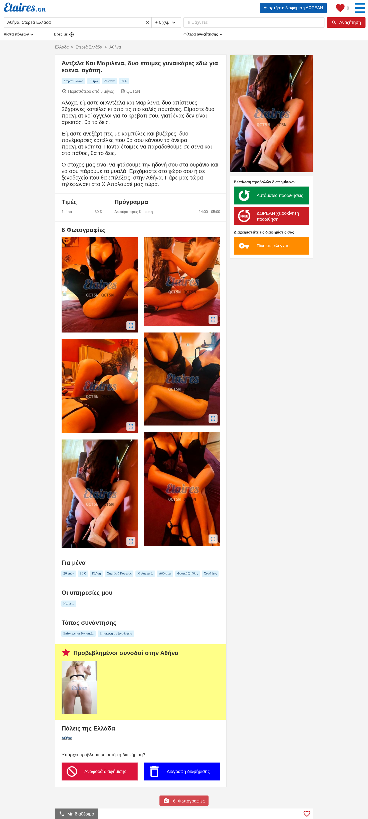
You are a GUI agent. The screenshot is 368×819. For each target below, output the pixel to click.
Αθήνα (67, 738)
